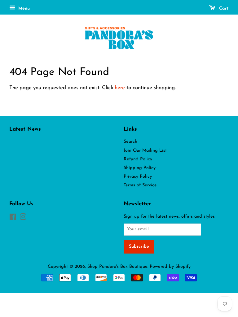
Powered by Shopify (170, 266)
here (120, 87)
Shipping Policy (140, 168)
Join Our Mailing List (145, 150)
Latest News (25, 129)
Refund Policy (138, 159)
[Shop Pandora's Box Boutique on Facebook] (12, 218)
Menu (23, 8)
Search (130, 141)
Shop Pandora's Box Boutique (117, 266)
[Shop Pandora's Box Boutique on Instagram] (23, 218)
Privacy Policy (138, 176)
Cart (223, 8)
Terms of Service (140, 185)
